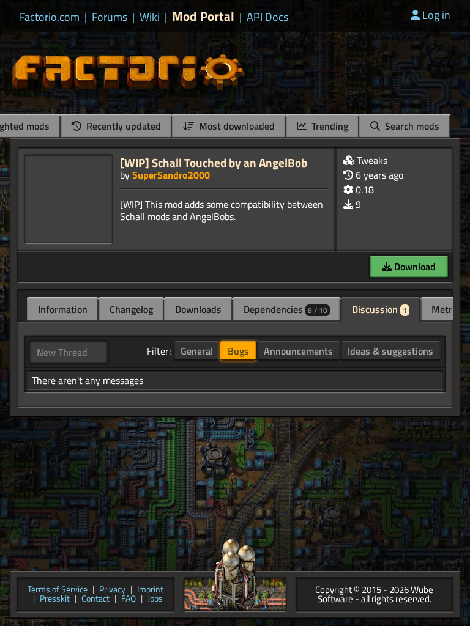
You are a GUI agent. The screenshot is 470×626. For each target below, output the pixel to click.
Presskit (55, 599)
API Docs (267, 17)
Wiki (150, 17)
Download (414, 266)
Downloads (198, 309)
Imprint (150, 590)
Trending (328, 126)
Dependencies (285, 309)
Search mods (410, 126)
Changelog (131, 309)
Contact (95, 599)
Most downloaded (235, 126)
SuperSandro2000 (171, 175)
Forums (109, 17)
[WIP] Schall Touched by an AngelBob (213, 162)
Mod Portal (203, 16)
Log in (436, 15)
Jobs (155, 599)
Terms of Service (58, 590)
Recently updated (122, 126)
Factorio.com (50, 17)
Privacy (112, 590)
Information (63, 309)
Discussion (379, 309)
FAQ (128, 599)
